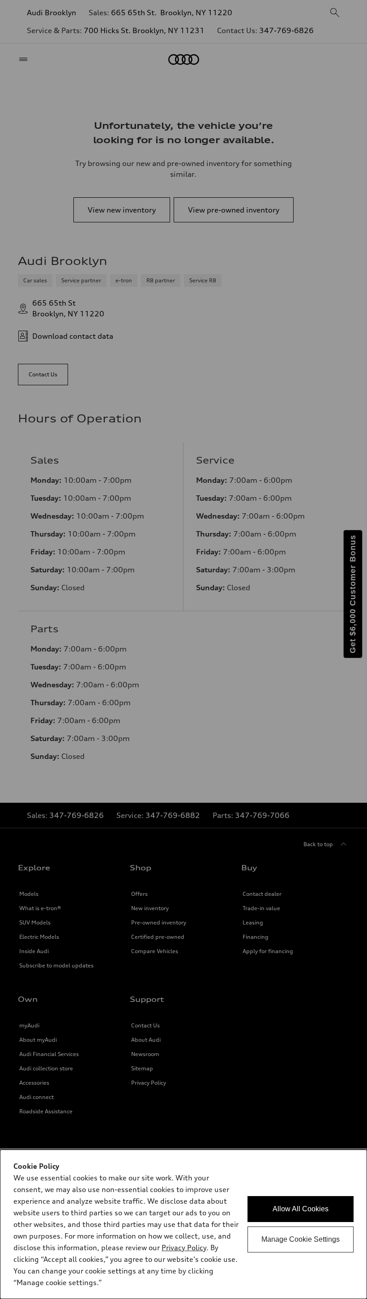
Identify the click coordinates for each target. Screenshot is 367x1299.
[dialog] (183, 1224)
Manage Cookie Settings (300, 1239)
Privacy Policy (184, 1247)
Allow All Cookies (301, 1209)
